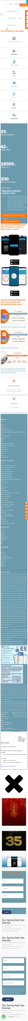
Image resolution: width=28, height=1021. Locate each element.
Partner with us (11, 18)
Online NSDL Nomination (6, 473)
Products (9, 4)
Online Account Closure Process (8, 467)
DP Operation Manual (5, 436)
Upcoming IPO (4, 451)
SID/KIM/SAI (3, 565)
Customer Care (4, 428)
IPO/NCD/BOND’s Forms (6, 557)
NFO (2, 543)
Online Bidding (19, 4)
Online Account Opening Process (8, 465)
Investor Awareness (5, 469)
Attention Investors (9, 737)
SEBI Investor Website (19, 714)
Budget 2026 (3, 512)
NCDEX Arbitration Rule (6, 494)
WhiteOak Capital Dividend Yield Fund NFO (13, 327)
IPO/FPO (2, 532)
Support (2, 455)
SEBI (13, 714)
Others (2, 563)
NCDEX (25, 716)
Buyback (3, 534)
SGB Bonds (3, 539)
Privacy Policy (7, 733)
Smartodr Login (4, 521)
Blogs (2, 439)
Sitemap (7, 731)
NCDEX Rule (3, 488)
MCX (26, 714)
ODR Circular (3, 519)
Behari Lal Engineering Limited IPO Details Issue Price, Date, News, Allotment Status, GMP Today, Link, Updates (13, 371)
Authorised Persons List (6, 430)
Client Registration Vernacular (7, 504)
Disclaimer (3, 731)
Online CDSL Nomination (6, 475)
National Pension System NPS (7, 445)
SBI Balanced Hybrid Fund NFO (10, 348)
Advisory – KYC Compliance (7, 510)
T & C (2, 453)
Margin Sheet (4, 559)
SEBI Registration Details (10, 221)
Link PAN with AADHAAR (6, 477)
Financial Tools (11, 25)
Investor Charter (4, 498)
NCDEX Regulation (5, 490)
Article (2, 441)
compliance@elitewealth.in (7, 722)
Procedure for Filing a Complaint (8, 523)
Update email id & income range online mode (11, 479)
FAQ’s (2, 508)
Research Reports (12, 11)
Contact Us (3, 426)
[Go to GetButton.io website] (3, 1019)
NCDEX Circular (4, 487)
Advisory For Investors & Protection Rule (10, 492)
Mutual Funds (4, 447)
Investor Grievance (5, 500)
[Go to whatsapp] (3, 1016)
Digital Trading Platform (6, 506)
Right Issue (3, 536)
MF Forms (3, 552)
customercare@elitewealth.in (14, 389)
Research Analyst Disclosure (7, 471)
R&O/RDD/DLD (20, 716)
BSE (26, 712)
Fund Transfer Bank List (6, 496)
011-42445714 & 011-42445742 (14, 391)
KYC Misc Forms (4, 556)
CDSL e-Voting (4, 483)
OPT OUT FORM (4, 457)
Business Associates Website (7, 516)
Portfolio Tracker (4, 449)
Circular (2, 485)
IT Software (3, 561)
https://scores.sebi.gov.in (10, 766)
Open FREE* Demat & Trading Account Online (14, 216)
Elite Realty (3, 517)
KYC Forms (3, 554)
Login (20, 18)
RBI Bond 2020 (4, 537)
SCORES (20, 712)
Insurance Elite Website (6, 514)
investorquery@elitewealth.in (7, 728)
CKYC (15, 716)
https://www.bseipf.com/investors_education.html (12, 641)
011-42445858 (14, 407)
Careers (2, 424)
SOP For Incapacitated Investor (8, 502)
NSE (24, 712)
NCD (2, 541)
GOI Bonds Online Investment (7, 443)
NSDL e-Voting (4, 481)
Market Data (3, 437)
